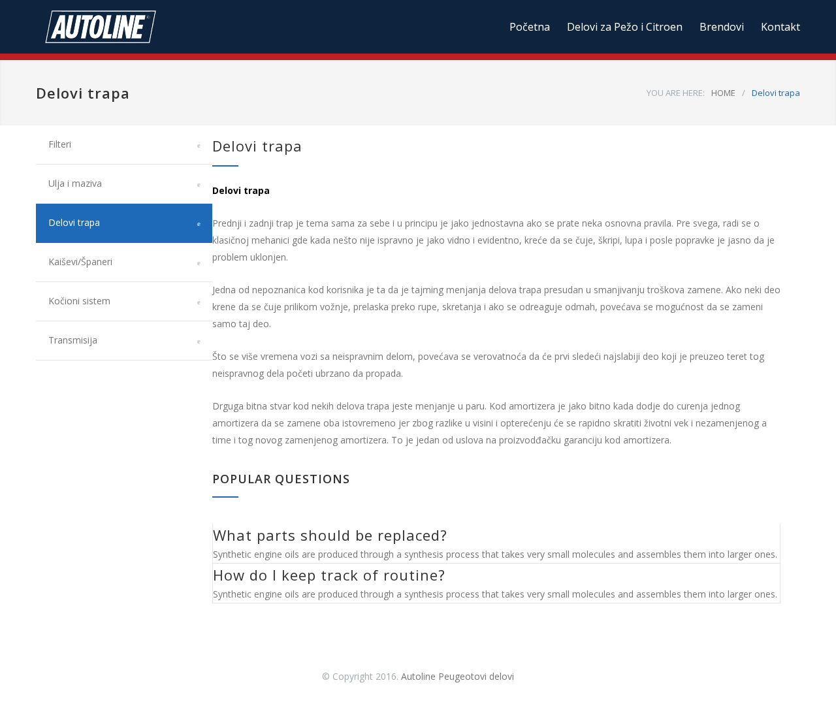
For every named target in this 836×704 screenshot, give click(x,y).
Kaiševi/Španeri (80, 261)
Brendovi (721, 27)
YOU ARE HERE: (676, 93)
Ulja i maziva (75, 183)
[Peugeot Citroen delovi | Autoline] (157, 27)
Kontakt (780, 27)
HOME (723, 93)
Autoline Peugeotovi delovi (457, 676)
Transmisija (72, 340)
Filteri (59, 144)
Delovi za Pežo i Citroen (625, 27)
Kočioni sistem (79, 301)
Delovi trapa (74, 222)
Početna (529, 27)
